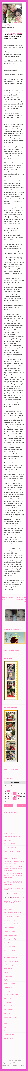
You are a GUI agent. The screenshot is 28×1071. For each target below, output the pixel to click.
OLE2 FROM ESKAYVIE (10, 847)
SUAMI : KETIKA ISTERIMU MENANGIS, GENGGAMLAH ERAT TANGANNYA (13, 868)
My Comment (8, 976)
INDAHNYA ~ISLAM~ (10, 950)
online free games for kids (12, 901)
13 (15, 793)
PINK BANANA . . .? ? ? (17, 897)
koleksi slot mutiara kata (11, 961)
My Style (6, 980)
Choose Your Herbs (9, 920)
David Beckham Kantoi (10, 935)
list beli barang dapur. (10, 965)
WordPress (21, 1065)
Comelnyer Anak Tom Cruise (12, 924)
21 (18, 796)
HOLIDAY (6, 942)
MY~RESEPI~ (8, 991)
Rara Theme (5, 1065)
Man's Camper (8, 968)
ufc (5, 888)
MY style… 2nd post (10, 983)
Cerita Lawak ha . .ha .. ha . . (12, 916)
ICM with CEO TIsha (10, 844)
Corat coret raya (9, 927)
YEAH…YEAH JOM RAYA (11, 1017)
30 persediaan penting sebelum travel (21, 599)
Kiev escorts (7, 861)
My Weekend (8, 987)
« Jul (8, 805)
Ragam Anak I (8, 998)
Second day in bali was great (12, 836)
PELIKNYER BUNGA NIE (15, 893)
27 (15, 798)
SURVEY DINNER (9, 903)
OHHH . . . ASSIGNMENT (11, 995)
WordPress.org (8, 1038)
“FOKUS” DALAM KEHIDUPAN (12, 851)
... (4, 867)
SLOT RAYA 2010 (9, 1006)
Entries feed (7, 1031)
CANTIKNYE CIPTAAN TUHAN (12, 913)
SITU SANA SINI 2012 (10, 1002)
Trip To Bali (7, 840)
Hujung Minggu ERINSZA (11, 946)
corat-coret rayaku (9, 931)
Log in (6, 1027)
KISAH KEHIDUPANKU (10, 957)
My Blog (6, 972)
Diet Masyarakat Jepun (11, 939)
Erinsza (20, 33)
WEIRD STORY (8, 1013)
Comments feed (9, 1034)
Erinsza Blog (6, 25)
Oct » (21, 805)
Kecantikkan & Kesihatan (11, 954)
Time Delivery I (8, 1009)
